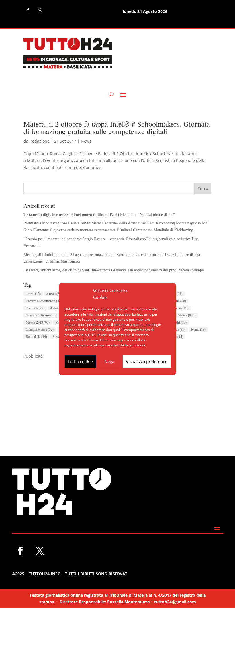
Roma (198, 330)
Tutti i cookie (80, 361)
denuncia (35, 308)
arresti (33, 294)
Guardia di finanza (41, 315)
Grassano (178, 308)
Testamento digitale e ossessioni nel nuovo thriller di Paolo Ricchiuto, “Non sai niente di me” (99, 214)
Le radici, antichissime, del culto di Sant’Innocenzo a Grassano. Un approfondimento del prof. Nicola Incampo (113, 270)
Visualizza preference (146, 361)
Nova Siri (177, 322)
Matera (186, 315)
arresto (54, 294)
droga (57, 308)
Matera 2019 (38, 322)
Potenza (176, 330)
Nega (109, 361)
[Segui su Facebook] (28, 10)
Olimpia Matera (40, 330)
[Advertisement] (117, 400)
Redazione (40, 141)
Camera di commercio (44, 301)
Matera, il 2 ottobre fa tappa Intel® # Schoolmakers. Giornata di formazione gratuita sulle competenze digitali (116, 127)
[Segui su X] (39, 10)
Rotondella (36, 337)
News (86, 141)
